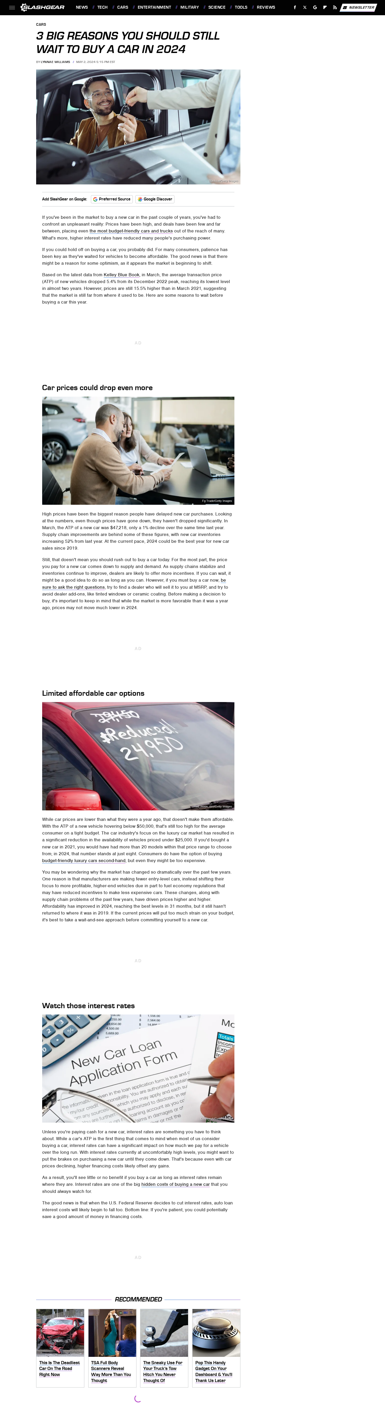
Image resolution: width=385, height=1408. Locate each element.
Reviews (266, 7)
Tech (102, 7)
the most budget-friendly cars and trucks (131, 231)
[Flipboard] (325, 7)
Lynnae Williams (55, 62)
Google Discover (158, 199)
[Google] (315, 7)
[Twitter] (305, 7)
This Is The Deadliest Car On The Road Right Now (59, 1368)
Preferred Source (114, 199)
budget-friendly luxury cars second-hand (83, 860)
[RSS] (335, 7)
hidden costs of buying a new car (175, 1184)
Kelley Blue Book (121, 275)
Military (189, 7)
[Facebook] (295, 7)
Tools (241, 7)
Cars (122, 7)
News (82, 7)
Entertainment (154, 7)
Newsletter (362, 7)
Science (217, 7)
